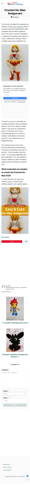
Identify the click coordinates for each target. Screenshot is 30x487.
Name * (6, 391)
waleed (9, 285)
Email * (6, 398)
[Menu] (2, 3)
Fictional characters (6, 291)
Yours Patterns (7, 470)
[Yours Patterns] (15, 3)
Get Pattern (5, 237)
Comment (5, 370)
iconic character (17, 27)
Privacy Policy (7, 467)
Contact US (6, 464)
